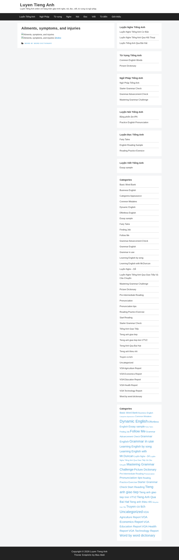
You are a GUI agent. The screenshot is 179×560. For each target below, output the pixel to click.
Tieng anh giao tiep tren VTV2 (133, 340)
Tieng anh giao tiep (128, 334)
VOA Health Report (128, 385)
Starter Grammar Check (131, 88)
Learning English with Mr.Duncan (135, 263)
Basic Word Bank (128, 185)
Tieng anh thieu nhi (128, 351)
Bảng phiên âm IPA (129, 117)
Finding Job (125, 230)
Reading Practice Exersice (132, 151)
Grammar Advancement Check (134, 94)
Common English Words (131, 60)
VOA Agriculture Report (130, 368)
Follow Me (124, 235)
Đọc (85, 17)
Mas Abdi (100, 555)
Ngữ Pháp (44, 17)
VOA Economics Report (131, 374)
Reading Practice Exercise (132, 312)
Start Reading (126, 317)
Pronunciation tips (128, 306)
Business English (128, 190)
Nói (77, 17)
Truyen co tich (126, 357)
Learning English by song (131, 258)
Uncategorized (126, 363)
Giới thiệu (116, 17)
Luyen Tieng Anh (37, 4)
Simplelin (87, 555)
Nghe (68, 17)
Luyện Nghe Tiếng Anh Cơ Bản (134, 32)
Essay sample (126, 167)
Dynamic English (127, 207)
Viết (94, 17)
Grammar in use (127, 252)
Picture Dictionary (128, 66)
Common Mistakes (128, 201)
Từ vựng (58, 17)
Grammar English (128, 246)
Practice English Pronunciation (134, 122)
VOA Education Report (130, 379)
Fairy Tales (125, 139)
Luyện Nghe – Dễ (128, 269)
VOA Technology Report (131, 391)
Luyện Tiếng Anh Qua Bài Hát (133, 43)
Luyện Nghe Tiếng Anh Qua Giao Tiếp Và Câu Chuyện (137, 460)
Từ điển (103, 17)
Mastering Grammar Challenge (134, 100)
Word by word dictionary (38, 43)
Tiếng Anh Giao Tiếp (129, 329)
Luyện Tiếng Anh (27, 17)
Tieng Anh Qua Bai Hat (130, 346)
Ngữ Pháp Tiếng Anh (129, 83)
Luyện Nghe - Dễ (142, 456)
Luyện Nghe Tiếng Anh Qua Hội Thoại (137, 37)
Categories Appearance (131, 196)
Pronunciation (126, 301)
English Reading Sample (131, 145)
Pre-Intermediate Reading (132, 295)
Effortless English (128, 213)
